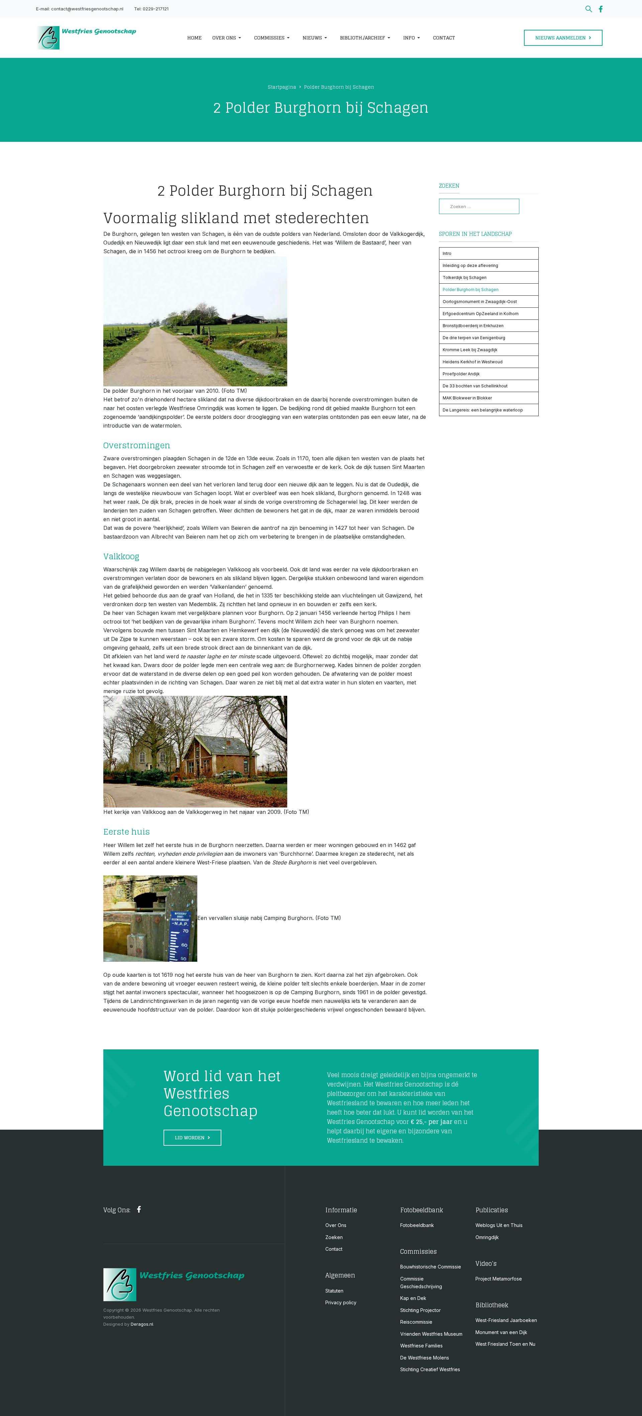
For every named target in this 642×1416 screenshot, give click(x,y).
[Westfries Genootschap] (103, 38)
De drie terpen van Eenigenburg (474, 337)
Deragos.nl (142, 1324)
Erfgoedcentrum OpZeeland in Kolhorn (481, 313)
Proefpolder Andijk (461, 373)
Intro (447, 253)
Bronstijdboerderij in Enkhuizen (473, 325)
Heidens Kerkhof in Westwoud (473, 361)
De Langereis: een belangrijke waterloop (483, 409)
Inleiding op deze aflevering (470, 265)
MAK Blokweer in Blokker (467, 397)
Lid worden (190, 1137)
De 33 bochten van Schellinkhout (475, 385)
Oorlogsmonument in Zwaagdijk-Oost (480, 301)
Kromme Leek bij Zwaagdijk (470, 349)
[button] (228, 38)
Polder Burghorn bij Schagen (471, 289)
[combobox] (479, 206)
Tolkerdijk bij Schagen (465, 277)
